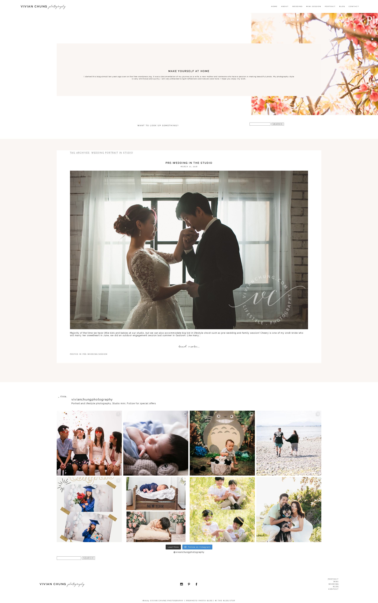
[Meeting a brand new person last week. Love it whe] (155, 443)
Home (274, 6)
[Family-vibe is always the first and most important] (222, 509)
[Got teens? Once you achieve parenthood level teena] (89, 443)
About (285, 6)
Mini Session (313, 6)
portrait (333, 579)
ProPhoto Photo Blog (199, 600)
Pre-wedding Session (95, 354)
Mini (336, 581)
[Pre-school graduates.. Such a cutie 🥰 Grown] (89, 509)
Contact (354, 6)
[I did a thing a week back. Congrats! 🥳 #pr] (288, 443)
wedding (297, 6)
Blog (342, 6)
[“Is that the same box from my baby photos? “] (155, 509)
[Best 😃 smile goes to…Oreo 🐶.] (288, 509)
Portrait (330, 6)
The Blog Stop (226, 600)
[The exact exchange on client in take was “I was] (222, 443)
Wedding (334, 584)
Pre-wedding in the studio (189, 163)
